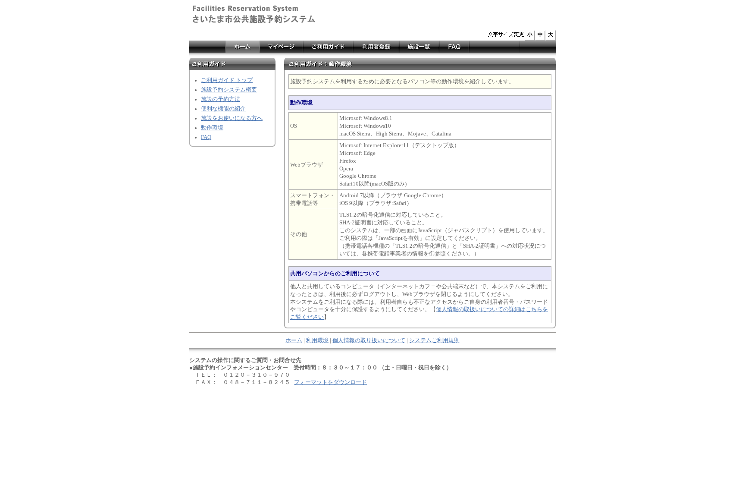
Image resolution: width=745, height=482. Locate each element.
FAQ (206, 137)
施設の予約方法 (220, 99)
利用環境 (317, 340)
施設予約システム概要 (229, 90)
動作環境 (212, 128)
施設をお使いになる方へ (232, 118)
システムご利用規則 (434, 340)
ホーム (293, 340)
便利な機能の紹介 (223, 109)
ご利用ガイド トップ (227, 80)
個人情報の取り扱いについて (368, 340)
